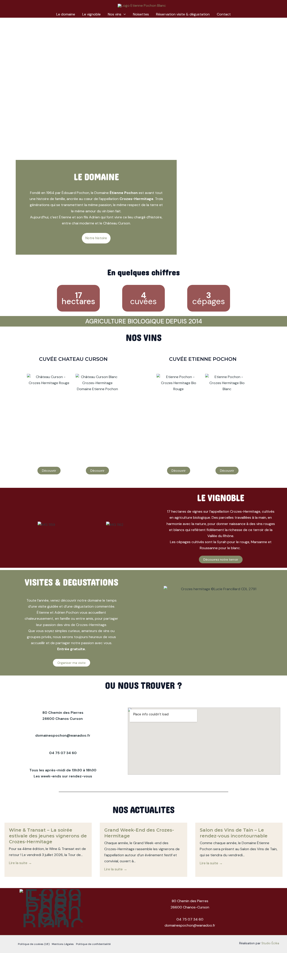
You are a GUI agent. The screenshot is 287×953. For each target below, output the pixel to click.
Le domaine (65, 14)
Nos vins (114, 14)
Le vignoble (91, 14)
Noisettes (141, 14)
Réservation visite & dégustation (183, 14)
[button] (123, 14)
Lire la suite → (20, 862)
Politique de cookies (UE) (34, 944)
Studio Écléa (270, 943)
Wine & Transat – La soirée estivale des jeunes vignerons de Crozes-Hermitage (48, 835)
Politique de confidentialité (93, 944)
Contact (224, 14)
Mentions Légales (63, 944)
